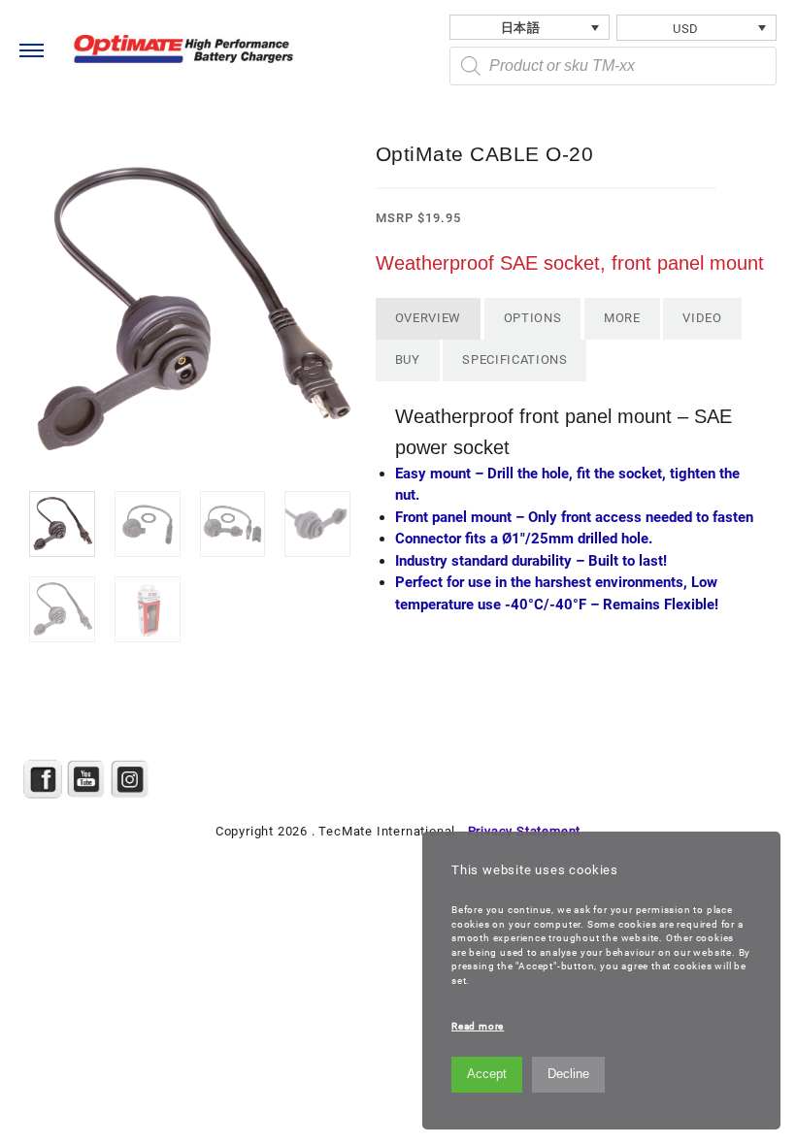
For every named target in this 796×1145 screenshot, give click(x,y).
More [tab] (622, 318)
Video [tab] (701, 318)
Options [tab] (533, 318)
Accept (487, 1073)
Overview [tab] (428, 318)
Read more (477, 1026)
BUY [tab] (407, 359)
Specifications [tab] (514, 359)
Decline (568, 1073)
